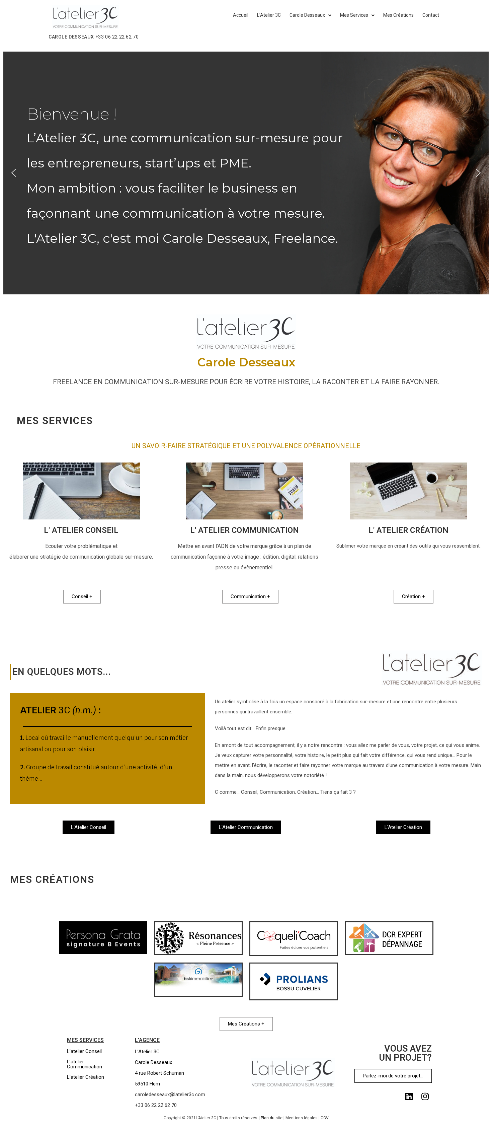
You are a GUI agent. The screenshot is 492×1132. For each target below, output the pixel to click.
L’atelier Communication (84, 1064)
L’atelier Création (85, 1077)
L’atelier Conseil (84, 1051)
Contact (430, 15)
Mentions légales (301, 1118)
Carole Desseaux (307, 15)
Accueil (240, 15)
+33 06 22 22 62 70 (117, 37)
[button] (13, 172)
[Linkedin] (409, 1096)
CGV (325, 1118)
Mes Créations (398, 15)
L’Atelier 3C (269, 15)
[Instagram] (425, 1096)
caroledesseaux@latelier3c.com (170, 1094)
